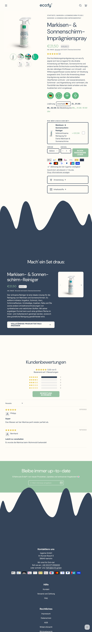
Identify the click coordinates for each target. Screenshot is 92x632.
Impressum (46, 614)
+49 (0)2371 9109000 (51, 565)
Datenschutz (46, 618)
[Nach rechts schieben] (81, 285)
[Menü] (6, 5)
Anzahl (64, 147)
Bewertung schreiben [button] (46, 394)
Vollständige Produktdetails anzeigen (26, 325)
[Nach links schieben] (60, 285)
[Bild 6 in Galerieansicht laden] (28, 64)
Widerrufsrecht (46, 627)
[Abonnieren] (61, 482)
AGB (46, 622)
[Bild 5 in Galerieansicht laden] (20, 64)
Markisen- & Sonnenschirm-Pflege (70, 15)
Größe (50, 147)
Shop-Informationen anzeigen (58, 172)
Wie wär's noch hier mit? (58, 121)
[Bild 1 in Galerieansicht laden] (13, 57)
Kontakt (46, 589)
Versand (57, 49)
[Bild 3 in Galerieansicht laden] (28, 57)
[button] (80, 5)
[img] (10, 410)
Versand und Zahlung (46, 594)
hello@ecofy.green (54, 568)
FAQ (46, 598)
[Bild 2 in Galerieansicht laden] (20, 57)
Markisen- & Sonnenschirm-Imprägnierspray (64, 18)
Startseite (51, 15)
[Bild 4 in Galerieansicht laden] (35, 57)
